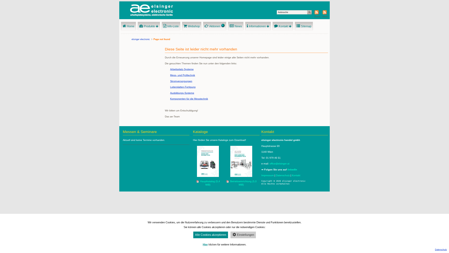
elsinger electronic (141, 39)
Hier (205, 244)
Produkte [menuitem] (149, 26)
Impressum (267, 175)
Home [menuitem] (130, 26)
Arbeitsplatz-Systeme (182, 69)
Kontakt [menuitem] (283, 26)
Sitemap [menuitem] (306, 26)
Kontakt (296, 175)
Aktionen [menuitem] (214, 26)
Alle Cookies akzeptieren (210, 234)
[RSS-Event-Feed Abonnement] (316, 13)
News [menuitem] (238, 26)
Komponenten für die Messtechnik (189, 98)
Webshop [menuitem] (194, 26)
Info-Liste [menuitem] (173, 26)
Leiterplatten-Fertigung (183, 87)
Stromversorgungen (181, 81)
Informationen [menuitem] (257, 26)
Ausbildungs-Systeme (182, 93)
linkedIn (292, 169)
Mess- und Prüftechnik (182, 75)
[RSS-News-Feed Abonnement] (325, 13)
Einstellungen (245, 234)
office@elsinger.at (279, 163)
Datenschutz (441, 249)
